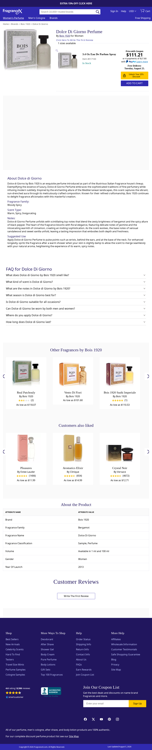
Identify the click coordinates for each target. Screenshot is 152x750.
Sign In (114, 11)
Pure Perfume (49, 659)
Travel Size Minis (15, 664)
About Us (81, 659)
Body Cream (47, 654)
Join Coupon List (85, 674)
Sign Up (137, 703)
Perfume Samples (16, 669)
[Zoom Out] (118, 297)
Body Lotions (48, 664)
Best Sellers (12, 639)
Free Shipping (143, 18)
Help (123, 11)
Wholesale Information (124, 644)
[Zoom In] (118, 288)
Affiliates (116, 639)
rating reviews (18, 688)
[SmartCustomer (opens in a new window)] (14, 697)
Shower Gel (47, 649)
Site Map (116, 669)
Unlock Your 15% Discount (136, 75)
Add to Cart (134, 83)
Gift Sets (45, 669)
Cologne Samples (15, 674)
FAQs (79, 664)
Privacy (115, 664)
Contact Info (83, 654)
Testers (10, 659)
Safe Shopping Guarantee (125, 654)
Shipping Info (83, 644)
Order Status (83, 639)
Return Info (82, 649)
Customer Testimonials (124, 649)
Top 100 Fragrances (52, 674)
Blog (113, 659)
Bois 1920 (64, 35)
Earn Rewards (84, 669)
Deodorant (47, 639)
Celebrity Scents (15, 649)
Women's (13, 18)
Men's (36, 18)
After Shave (47, 644)
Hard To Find (13, 654)
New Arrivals (13, 644)
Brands (54, 18)
